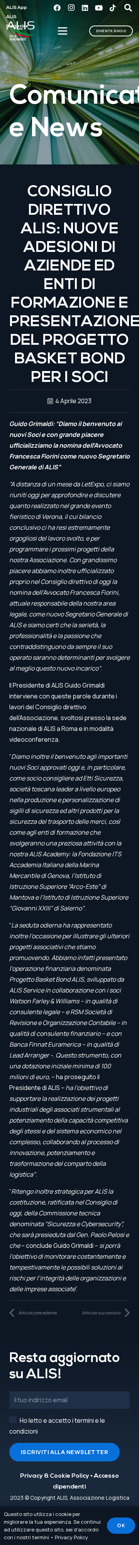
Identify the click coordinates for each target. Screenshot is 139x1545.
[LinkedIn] (85, 8)
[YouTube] (99, 8)
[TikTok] (113, 8)
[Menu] (63, 31)
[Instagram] (71, 8)
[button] (128, 7)
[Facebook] (57, 8)
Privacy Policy (71, 1537)
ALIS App (16, 7)
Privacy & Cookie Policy (54, 1476)
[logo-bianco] (21, 31)
